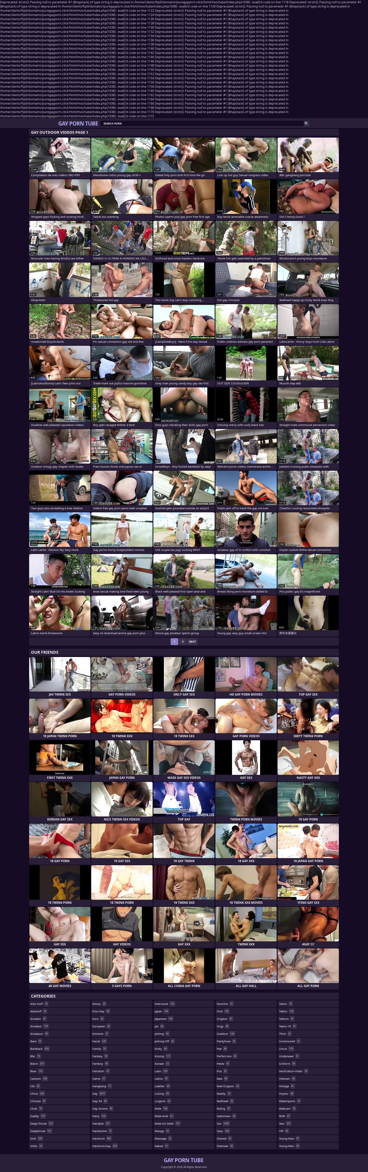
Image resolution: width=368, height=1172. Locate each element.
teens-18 (287, 1026)
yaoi (285, 1123)
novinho (225, 1004)
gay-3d (99, 1101)
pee (221, 1049)
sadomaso (226, 1116)
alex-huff (39, 1004)
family (99, 1049)
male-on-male (167, 1123)
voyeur (286, 1093)
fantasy (99, 1056)
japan (161, 1011)
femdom (100, 1071)
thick (285, 1034)
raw (222, 1078)
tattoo (286, 1011)
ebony (98, 1004)
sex (223, 1123)
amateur (39, 1026)
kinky (161, 1049)
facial (99, 1041)
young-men (289, 1146)
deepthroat (40, 1131)
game (98, 1078)
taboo (285, 1004)
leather (162, 1086)
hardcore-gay (104, 1146)
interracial (164, 1004)
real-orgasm (228, 1086)
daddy (37, 1116)
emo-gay (100, 1011)
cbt (34, 1086)
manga (162, 1131)
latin (161, 1071)
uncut (286, 1049)
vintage (286, 1086)
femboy (100, 1064)
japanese (163, 1019)
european (101, 1026)
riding (223, 1108)
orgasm (224, 1019)
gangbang (101, 1086)
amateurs (39, 1034)
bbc (35, 1056)
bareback (39, 1049)
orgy (222, 1026)
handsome (102, 1131)
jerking (162, 1034)
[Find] (306, 123)
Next (192, 641)
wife (284, 1116)
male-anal (164, 1116)
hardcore (101, 1138)
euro (97, 1019)
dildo (36, 1146)
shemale (225, 1146)
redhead (225, 1101)
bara (35, 1041)
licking (162, 1093)
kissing (162, 1056)
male (161, 1108)
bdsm (37, 1064)
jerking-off (164, 1041)
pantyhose (226, 1041)
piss (222, 1071)
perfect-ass (226, 1056)
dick (36, 1138)
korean (162, 1064)
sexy (223, 1131)
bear (36, 1071)
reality (223, 1093)
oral (223, 1011)
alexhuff (38, 1011)
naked (161, 1146)
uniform (287, 1064)
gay (98, 1093)
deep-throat (41, 1123)
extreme (100, 1034)
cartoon (38, 1078)
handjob (101, 1123)
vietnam (287, 1078)
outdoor (225, 1034)
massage (163, 1138)
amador (38, 1019)
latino (161, 1078)
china (37, 1093)
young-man (289, 1138)
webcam (287, 1108)
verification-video (293, 1071)
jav (159, 1026)
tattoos (286, 1019)
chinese (37, 1101)
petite (223, 1064)
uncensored (289, 1041)
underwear (289, 1056)
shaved (224, 1138)
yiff (283, 1131)
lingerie (162, 1101)
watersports (289, 1101)
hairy (99, 1116)
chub (36, 1108)
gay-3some (102, 1108)
